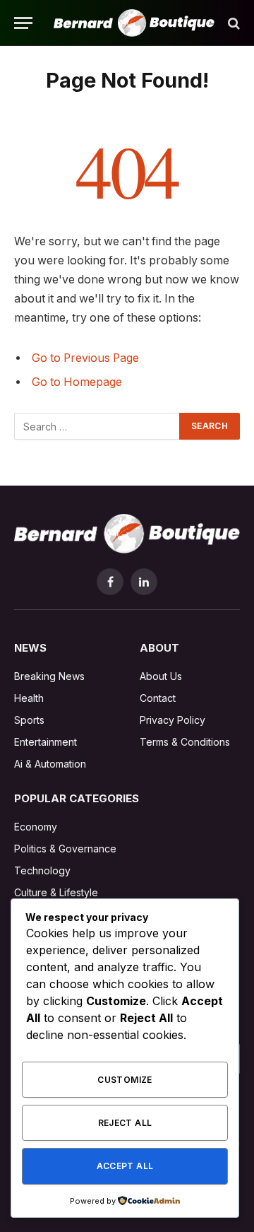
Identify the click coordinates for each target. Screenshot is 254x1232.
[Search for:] (97, 426)
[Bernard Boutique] (134, 23)
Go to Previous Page (85, 358)
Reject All (125, 1122)
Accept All (125, 1166)
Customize (124, 1079)
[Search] (232, 23)
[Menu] (23, 23)
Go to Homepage (77, 382)
